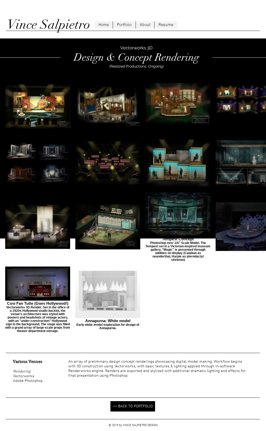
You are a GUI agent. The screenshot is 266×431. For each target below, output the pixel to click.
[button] (124, 25)
